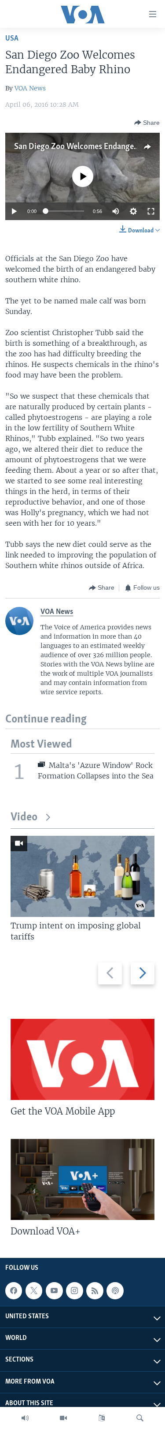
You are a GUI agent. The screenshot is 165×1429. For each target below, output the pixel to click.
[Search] (140, 1418)
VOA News (30, 88)
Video (24, 817)
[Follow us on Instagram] (74, 1290)
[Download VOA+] (82, 1179)
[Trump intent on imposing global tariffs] (82, 876)
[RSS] (94, 1290)
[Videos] (63, 1418)
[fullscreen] (151, 211)
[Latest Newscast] (25, 1418)
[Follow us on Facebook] (13, 1290)
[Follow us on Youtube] (54, 1290)
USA (11, 38)
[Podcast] (114, 1290)
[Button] (147, 122)
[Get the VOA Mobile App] (82, 1059)
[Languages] (101, 1418)
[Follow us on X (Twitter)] (34, 1290)
